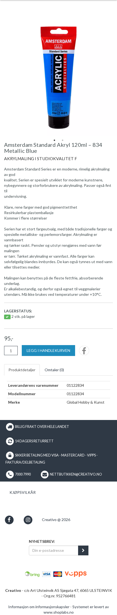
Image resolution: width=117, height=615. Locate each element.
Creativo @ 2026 (56, 519)
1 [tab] (54, 140)
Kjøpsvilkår (23, 492)
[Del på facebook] (84, 352)
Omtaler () (54, 369)
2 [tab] (62, 140)
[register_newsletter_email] (83, 550)
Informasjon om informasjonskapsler (38, 606)
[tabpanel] (58, 77)
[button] (9, 520)
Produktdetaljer (21, 369)
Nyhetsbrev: (42, 541)
